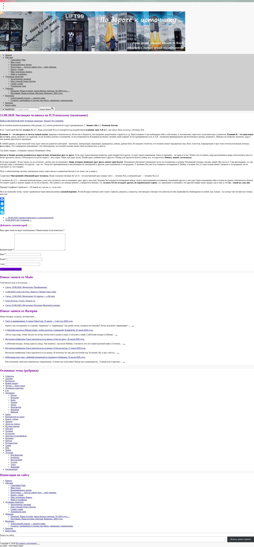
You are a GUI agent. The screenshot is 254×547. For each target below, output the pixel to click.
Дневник (9, 88)
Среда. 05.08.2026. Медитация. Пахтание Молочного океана (32, 305)
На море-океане (12, 426)
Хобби (8, 450)
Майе (2, 121)
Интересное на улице (14, 417)
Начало (8, 55)
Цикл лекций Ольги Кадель (23, 81)
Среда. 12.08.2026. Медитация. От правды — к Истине (30, 296)
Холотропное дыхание (21, 79)
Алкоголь (9, 376)
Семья (8, 445)
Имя (2, 254)
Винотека (9, 95)
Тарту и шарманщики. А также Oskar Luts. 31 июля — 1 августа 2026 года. (39, 321)
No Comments (57, 121)
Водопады (10, 381)
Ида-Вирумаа (17, 455)
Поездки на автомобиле (16, 436)
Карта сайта (10, 105)
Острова (9, 431)
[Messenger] (127, 204)
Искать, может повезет (240, 539)
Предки (8, 441)
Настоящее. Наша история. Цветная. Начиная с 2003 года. (37, 93)
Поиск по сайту (7, 535)
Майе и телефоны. (19, 74)
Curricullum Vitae (18, 60)
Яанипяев (15, 467)
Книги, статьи (17, 69)
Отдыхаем (10, 433)
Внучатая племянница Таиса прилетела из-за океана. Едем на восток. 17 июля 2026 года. (45, 348)
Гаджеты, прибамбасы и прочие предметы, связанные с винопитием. (42, 100)
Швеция (14, 412)
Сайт (2, 264)
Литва (13, 405)
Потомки (9, 438)
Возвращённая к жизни (21, 64)
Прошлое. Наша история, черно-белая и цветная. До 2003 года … (40, 91)
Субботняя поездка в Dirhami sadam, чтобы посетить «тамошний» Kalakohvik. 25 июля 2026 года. (49, 330)
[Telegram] (127, 208)
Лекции (47, 121)
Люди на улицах (12, 424)
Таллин (14, 462)
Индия (14, 395)
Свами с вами (17, 84)
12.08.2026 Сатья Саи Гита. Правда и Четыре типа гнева (30, 292)
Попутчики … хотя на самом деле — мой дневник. (34, 67)
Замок (8, 414)
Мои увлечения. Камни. (21, 72)
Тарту (13, 464)
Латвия (14, 402)
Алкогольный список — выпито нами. (28, 98)
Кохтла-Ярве (16, 460)
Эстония (9, 452)
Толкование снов (18, 86)
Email (3, 259)
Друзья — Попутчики (15, 386)
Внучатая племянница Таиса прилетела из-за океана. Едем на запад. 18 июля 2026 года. (45, 339)
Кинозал (9, 103)
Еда (7, 390)
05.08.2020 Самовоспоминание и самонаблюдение (29, 218)
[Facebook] (127, 199)
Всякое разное (11, 383)
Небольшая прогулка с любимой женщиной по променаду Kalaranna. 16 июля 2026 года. (45, 357)
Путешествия (11, 443)
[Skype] (127, 212)
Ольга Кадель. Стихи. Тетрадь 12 (20, 301)
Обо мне (9, 57)
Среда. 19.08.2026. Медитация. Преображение (26, 287)
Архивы (9, 378)
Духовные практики (14, 76)
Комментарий (7, 250)
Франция (15, 409)
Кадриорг (15, 457)
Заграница (10, 393)
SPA (7, 448)
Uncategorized (11, 469)
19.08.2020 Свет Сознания (18, 220)
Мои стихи (16, 62)
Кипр (13, 400)
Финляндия (16, 407)
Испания (15, 398)
